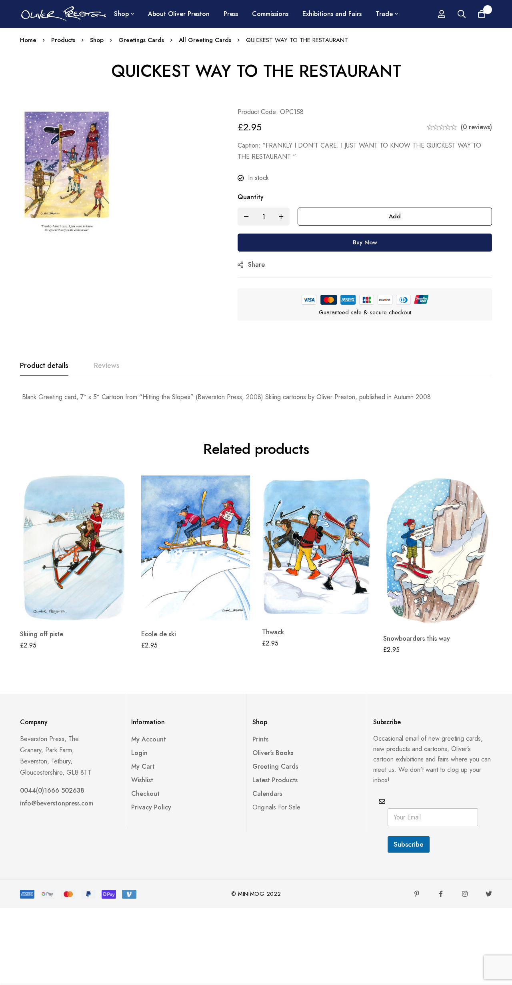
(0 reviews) (476, 127)
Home (28, 40)
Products (63, 40)
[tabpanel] (256, 397)
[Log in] (442, 14)
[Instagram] (465, 894)
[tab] (44, 366)
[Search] (462, 14)
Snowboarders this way (416, 638)
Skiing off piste (41, 634)
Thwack (273, 632)
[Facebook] (441, 894)
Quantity (251, 197)
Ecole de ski (158, 634)
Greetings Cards (141, 40)
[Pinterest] (417, 894)
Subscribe (409, 844)
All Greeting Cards (205, 40)
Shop (97, 40)
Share (256, 264)
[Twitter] (489, 894)
